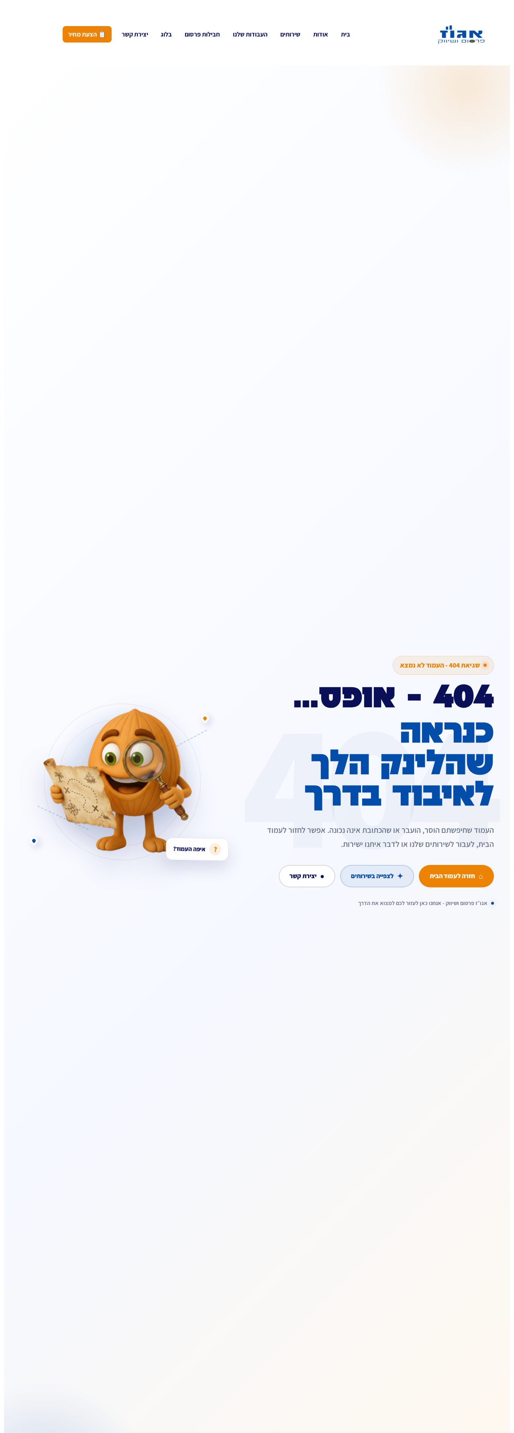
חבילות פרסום (202, 34)
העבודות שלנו (250, 34)
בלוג (166, 34)
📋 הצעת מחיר (87, 34)
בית (345, 34)
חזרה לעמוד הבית (456, 875)
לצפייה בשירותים (377, 875)
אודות (320, 34)
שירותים (290, 34)
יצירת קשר (135, 34)
